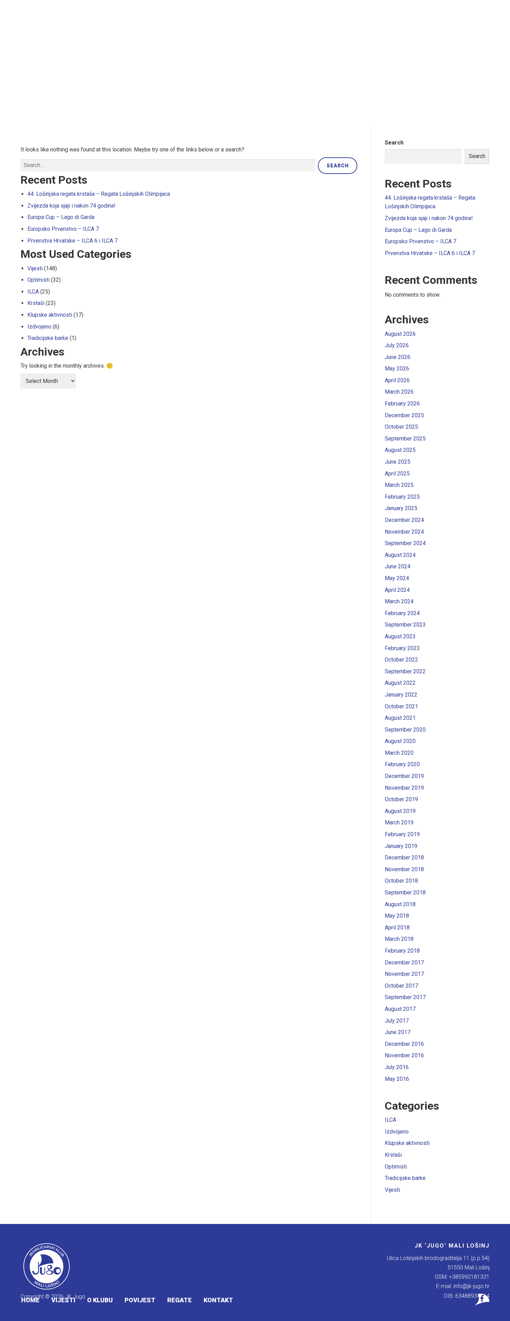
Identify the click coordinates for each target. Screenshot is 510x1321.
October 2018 (401, 880)
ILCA (33, 291)
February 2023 (402, 648)
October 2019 (401, 799)
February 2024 (402, 613)
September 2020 (405, 729)
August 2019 (400, 811)
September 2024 (405, 543)
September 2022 (405, 671)
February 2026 (402, 403)
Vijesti (63, 1300)
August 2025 (400, 450)
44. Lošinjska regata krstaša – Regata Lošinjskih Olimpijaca (98, 194)
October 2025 (401, 426)
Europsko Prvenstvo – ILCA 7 (63, 229)
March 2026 (399, 391)
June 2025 (397, 461)
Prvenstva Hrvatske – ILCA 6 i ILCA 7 (72, 240)
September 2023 (405, 624)
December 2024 (404, 520)
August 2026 (400, 334)
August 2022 (400, 683)
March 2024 (399, 601)
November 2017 (404, 974)
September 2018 (405, 892)
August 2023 (400, 636)
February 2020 (402, 764)
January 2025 (401, 508)
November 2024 (404, 531)
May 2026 (397, 368)
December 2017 (404, 962)
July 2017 (397, 1020)
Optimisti (38, 280)
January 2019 (401, 846)
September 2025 (405, 438)
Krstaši (35, 303)
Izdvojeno (39, 326)
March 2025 (399, 485)
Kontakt (218, 1300)
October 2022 (401, 659)
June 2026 (397, 357)
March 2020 (399, 753)
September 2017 (405, 997)
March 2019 (399, 822)
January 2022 (401, 694)
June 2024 (397, 566)
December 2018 (404, 857)
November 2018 (404, 869)
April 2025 (397, 473)
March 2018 (399, 939)
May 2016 (397, 1079)
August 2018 (400, 904)
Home (30, 1300)
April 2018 (397, 927)
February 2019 (402, 834)
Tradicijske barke (47, 338)
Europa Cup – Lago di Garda (60, 217)
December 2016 (404, 1044)
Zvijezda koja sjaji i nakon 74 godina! (71, 205)
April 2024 (397, 590)
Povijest (140, 1300)
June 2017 (397, 1032)
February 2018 (402, 950)
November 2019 (404, 788)
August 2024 (400, 555)
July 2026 (397, 345)
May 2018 (397, 915)
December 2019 (404, 776)
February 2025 (402, 496)
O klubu (100, 1300)
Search (394, 142)
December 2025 (404, 415)
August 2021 (400, 718)
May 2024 (397, 578)
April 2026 (397, 380)
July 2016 (397, 1067)
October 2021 (401, 706)
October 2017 (401, 985)
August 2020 (400, 741)
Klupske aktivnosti (49, 315)
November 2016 (404, 1055)
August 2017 (400, 1009)
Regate (179, 1300)
